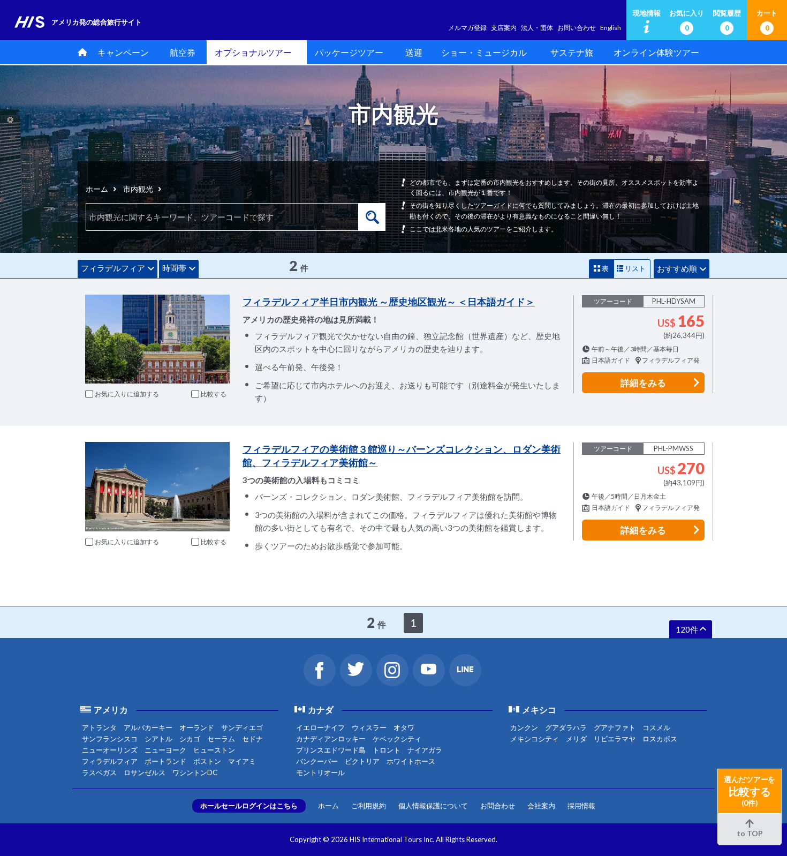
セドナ (252, 738)
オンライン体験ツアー (656, 52)
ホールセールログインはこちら (249, 805)
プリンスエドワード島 (331, 750)
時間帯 (174, 268)
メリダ (576, 738)
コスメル (656, 727)
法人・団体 (537, 28)
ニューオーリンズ (110, 750)
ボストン (207, 761)
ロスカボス (659, 738)
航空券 (182, 52)
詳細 (643, 382)
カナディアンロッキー (331, 738)
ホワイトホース (411, 761)
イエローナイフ (320, 727)
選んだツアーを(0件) (749, 791)
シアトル (158, 738)
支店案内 (504, 28)
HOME (80, 52)
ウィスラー (369, 727)
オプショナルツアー (253, 52)
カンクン (524, 727)
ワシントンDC (194, 772)
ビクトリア (362, 761)
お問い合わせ (576, 28)
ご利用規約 (368, 805)
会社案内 (541, 805)
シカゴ (189, 738)
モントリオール (320, 772)
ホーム (97, 188)
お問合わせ (497, 805)
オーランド (196, 727)
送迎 (413, 52)
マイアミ (242, 761)
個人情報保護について (433, 805)
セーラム (221, 738)
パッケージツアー (349, 52)
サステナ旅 (571, 52)
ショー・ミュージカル (484, 52)
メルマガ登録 (467, 28)
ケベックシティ (397, 738)
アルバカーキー (148, 727)
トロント (386, 750)
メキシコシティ (534, 738)
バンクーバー (317, 761)
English (610, 28)
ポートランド (165, 761)
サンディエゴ (242, 727)
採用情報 (581, 805)
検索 (372, 217)
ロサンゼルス (144, 772)
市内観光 (138, 188)
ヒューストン (214, 750)
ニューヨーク (165, 750)
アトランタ (99, 727)
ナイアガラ (424, 750)
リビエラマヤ (614, 738)
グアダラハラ (566, 727)
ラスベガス (99, 772)
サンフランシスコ (110, 738)
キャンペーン (123, 52)
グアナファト (614, 727)
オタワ (404, 727)
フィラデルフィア (113, 268)
